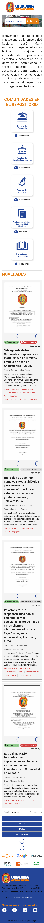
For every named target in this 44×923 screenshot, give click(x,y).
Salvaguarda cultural (11, 389)
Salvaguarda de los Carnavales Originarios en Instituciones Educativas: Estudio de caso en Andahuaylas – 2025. (21, 358)
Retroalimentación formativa (14, 800)
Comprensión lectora (11, 528)
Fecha (22, 818)
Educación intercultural (12, 392)
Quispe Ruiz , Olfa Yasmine (15, 645)
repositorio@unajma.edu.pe (21, 897)
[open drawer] (38, 7)
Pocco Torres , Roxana (13, 649)
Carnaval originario (28, 389)
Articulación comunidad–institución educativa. (21, 399)
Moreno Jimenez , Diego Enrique (18, 505)
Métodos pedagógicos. (12, 532)
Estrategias (31, 800)
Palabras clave (22, 835)
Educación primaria (28, 528)
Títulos (22, 829)
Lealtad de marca (10, 675)
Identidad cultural (29, 392)
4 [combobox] (22, 812)
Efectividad (8, 804)
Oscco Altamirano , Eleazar (15, 509)
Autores (22, 824)
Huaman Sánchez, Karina (14, 777)
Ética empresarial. (25, 675)
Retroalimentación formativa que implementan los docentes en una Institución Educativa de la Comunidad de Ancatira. (22, 763)
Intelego (33, 921)
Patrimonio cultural (11, 396)
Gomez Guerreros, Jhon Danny (17, 370)
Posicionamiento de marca (13, 672)
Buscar (34, 21)
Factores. (17, 804)
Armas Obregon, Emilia (14, 781)
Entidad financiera (32, 672)
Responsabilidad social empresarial (17, 668)
